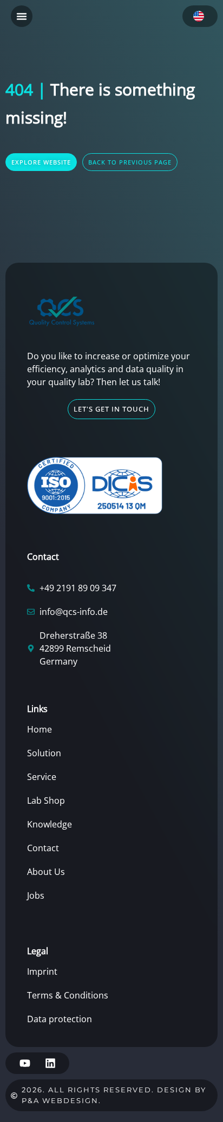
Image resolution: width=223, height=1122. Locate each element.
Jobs (35, 895)
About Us (46, 872)
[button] (22, 16)
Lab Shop (46, 800)
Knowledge (49, 824)
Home (39, 729)
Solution (44, 753)
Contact (43, 848)
